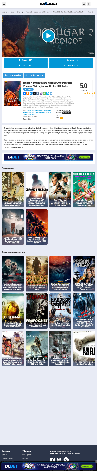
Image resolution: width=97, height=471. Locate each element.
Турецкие (25, 458)
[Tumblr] (37, 93)
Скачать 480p (27, 65)
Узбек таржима (26, 454)
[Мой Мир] (31, 93)
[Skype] (47, 93)
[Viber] (41, 93)
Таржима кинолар (7, 458)
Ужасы (33, 114)
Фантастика (39, 110)
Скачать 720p (27, 60)
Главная (4, 11)
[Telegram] (51, 93)
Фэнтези (48, 112)
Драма (37, 112)
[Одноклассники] (27, 93)
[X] (34, 93)
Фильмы (4, 454)
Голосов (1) (84, 90)
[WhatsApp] (44, 93)
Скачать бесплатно (33, 75)
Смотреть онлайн (12, 75)
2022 (60, 115)
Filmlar (12, 11)
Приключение (27, 114)
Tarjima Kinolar (31, 110)
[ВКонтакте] (24, 93)
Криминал (42, 112)
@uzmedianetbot (65, 451)
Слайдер (20, 11)
